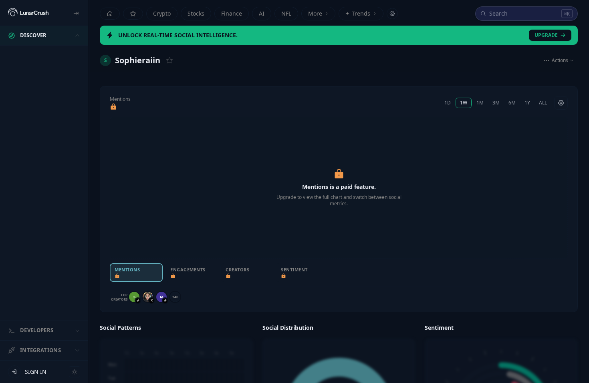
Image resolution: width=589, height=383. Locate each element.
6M (512, 102)
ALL (543, 102)
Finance (231, 13)
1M (480, 102)
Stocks (196, 13)
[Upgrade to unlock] (113, 106)
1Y (527, 102)
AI (261, 13)
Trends (357, 13)
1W (463, 102)
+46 (175, 296)
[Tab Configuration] (392, 13)
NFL (286, 13)
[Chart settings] (561, 103)
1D (447, 102)
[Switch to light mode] (74, 371)
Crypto (162, 13)
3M (496, 102)
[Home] (110, 14)
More (315, 13)
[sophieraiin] (148, 297)
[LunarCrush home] (28, 13)
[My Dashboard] (133, 14)
